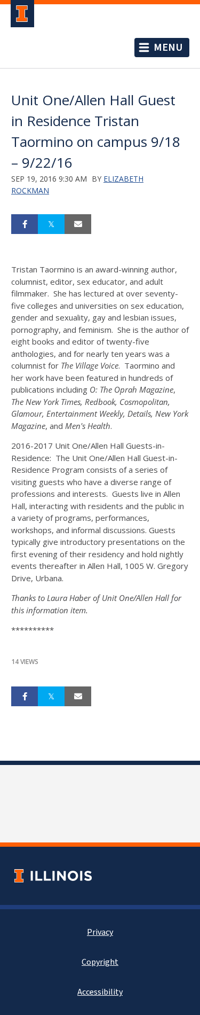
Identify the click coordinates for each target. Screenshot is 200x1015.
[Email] (78, 224)
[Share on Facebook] (24, 224)
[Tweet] (51, 224)
